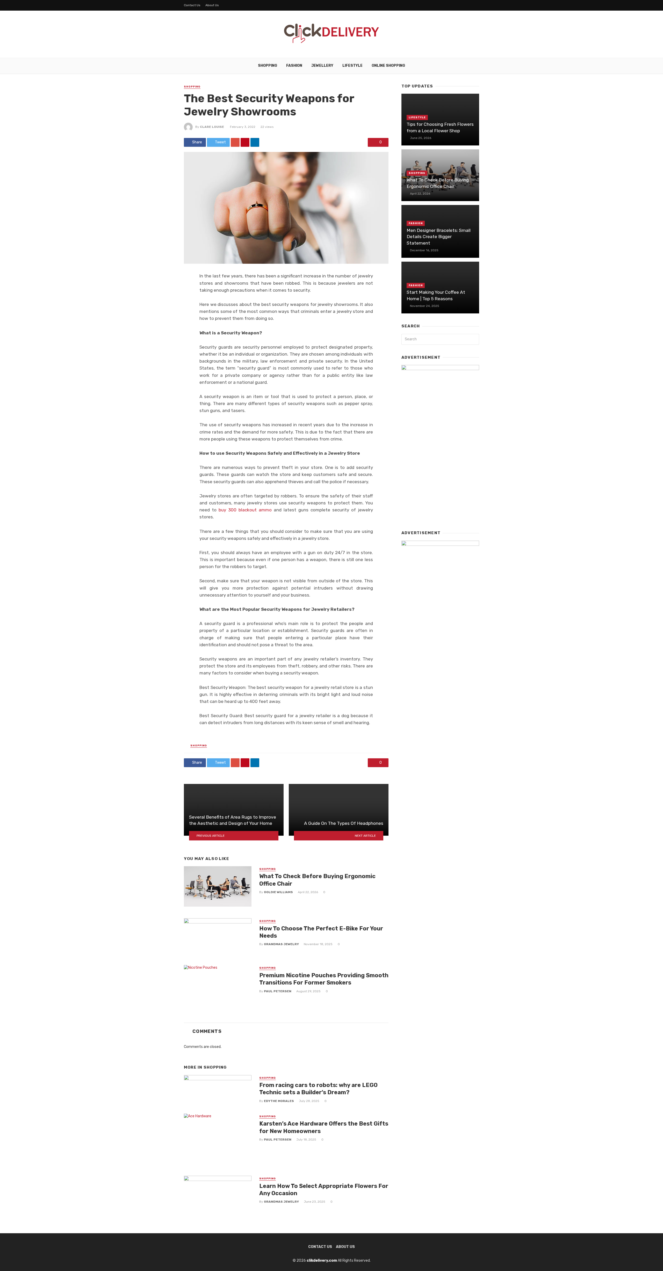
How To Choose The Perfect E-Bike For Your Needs (321, 932)
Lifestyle (352, 65)
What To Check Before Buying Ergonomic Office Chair (317, 880)
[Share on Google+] (235, 142)
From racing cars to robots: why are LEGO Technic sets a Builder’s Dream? (318, 1089)
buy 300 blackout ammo (245, 509)
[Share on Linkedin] (254, 142)
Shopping (267, 65)
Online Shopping (388, 65)
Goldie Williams (278, 892)
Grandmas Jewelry (281, 944)
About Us (212, 5)
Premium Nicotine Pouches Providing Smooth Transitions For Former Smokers (323, 979)
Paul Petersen (277, 991)
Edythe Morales (279, 1101)
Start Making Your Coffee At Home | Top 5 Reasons (436, 295)
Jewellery (322, 65)
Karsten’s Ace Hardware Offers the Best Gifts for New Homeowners (323, 1127)
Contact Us (192, 5)
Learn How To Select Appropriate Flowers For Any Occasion (323, 1189)
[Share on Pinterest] (245, 142)
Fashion (294, 65)
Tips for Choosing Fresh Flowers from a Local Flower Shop (440, 127)
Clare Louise (212, 127)
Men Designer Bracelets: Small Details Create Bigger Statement (439, 237)
